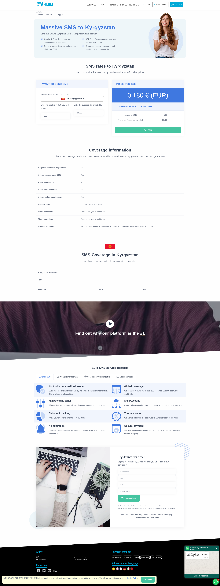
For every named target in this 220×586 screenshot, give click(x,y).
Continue (148, 580)
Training (113, 5)
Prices (123, 5)
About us (40, 557)
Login (147, 5)
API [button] (103, 5)
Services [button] (92, 5)
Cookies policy (81, 559)
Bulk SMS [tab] (46, 377)
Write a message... (201, 576)
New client (162, 5)
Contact (177, 5)
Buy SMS (148, 130)
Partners (134, 5)
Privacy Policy (81, 557)
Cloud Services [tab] (126, 377)
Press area (42, 559)
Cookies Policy (132, 578)
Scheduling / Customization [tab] (98, 377)
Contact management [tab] (69, 377)
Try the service (128, 498)
